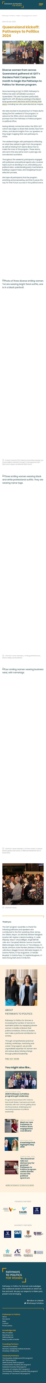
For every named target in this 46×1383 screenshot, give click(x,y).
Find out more (12, 1059)
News (4, 1321)
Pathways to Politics (11, 1314)
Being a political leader (10, 1339)
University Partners (10, 1356)
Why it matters (7, 1333)
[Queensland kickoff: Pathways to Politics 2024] (23, 63)
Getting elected (7, 1337)
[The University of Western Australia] (38, 1256)
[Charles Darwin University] (38, 1237)
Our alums (6, 1319)
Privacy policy (7, 1326)
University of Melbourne (10, 1351)
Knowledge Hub (9, 1330)
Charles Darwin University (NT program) (16, 1365)
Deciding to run (7, 1335)
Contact (5, 1323)
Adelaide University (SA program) (14, 1367)
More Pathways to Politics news (20, 1185)
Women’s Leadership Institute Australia (16, 1349)
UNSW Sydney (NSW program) (13, 1363)
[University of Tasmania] (28, 1257)
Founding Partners (10, 1344)
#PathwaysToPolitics (35, 1303)
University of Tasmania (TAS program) (16, 1374)
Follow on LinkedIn (36, 1300)
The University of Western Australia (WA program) (20, 1371)
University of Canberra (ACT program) (16, 1369)
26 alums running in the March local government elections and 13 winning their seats (22, 101)
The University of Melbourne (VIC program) (17, 1358)
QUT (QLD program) (9, 1360)
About (4, 1317)
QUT (20, 91)
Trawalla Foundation (9, 1346)
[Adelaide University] (17, 1257)
